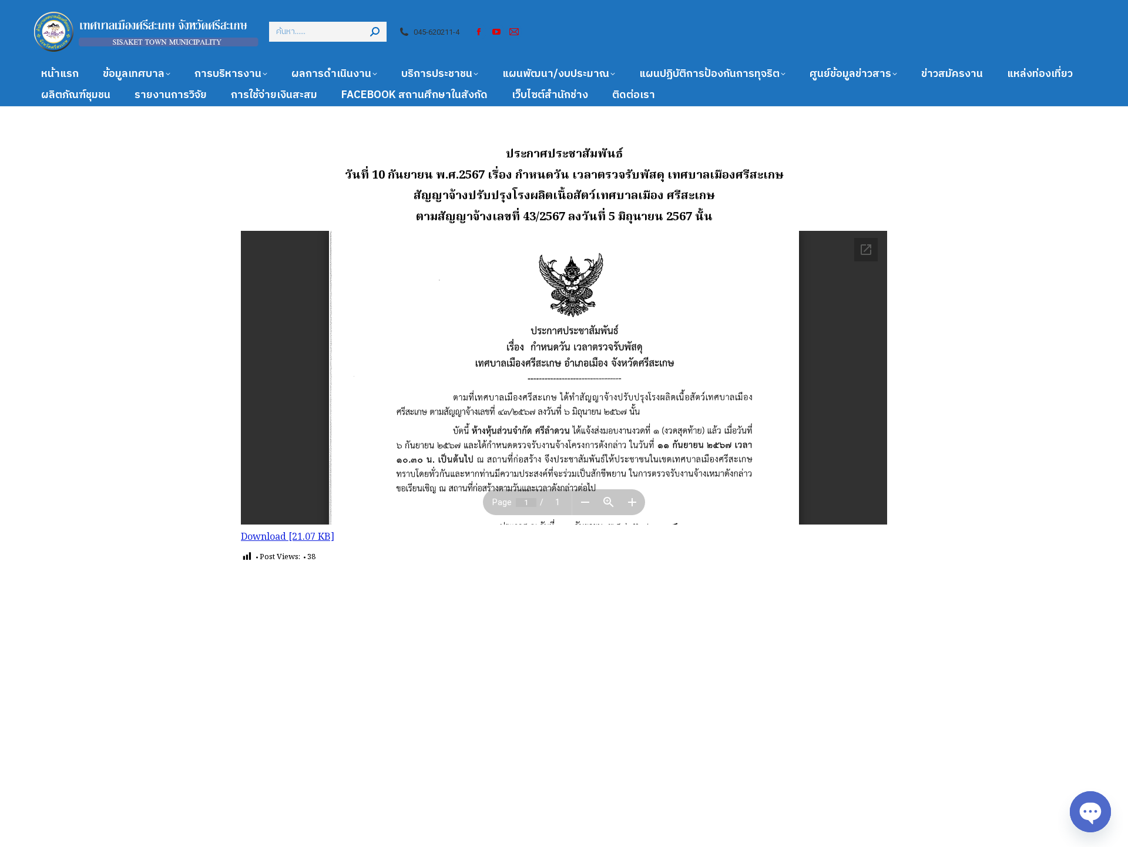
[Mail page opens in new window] (514, 31)
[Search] (375, 32)
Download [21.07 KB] (287, 537)
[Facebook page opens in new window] (478, 31)
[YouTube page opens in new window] (496, 31)
